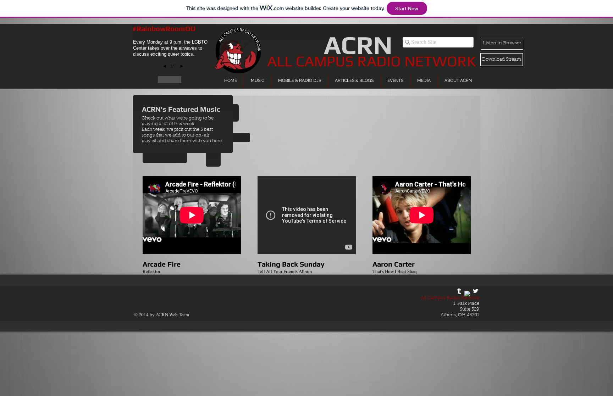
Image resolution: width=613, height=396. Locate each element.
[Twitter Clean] (476, 291)
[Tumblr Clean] (459, 291)
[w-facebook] (467, 294)
